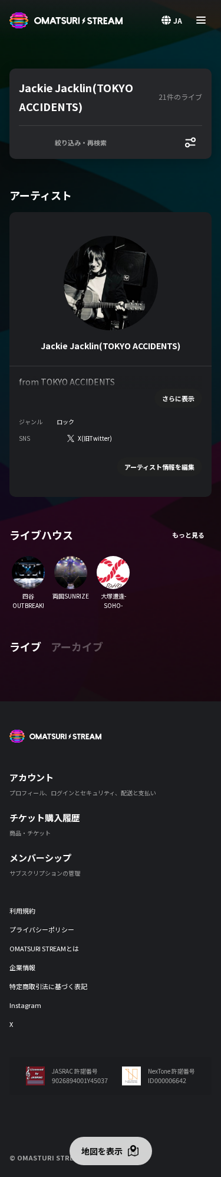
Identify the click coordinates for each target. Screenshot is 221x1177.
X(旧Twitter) (95, 438)
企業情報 (22, 967)
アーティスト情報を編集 (159, 467)
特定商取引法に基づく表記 (48, 986)
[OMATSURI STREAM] (66, 20)
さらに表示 (178, 398)
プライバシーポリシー (41, 929)
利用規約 (22, 910)
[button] (86, 97)
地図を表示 (102, 1151)
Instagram (25, 1005)
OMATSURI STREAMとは (44, 948)
